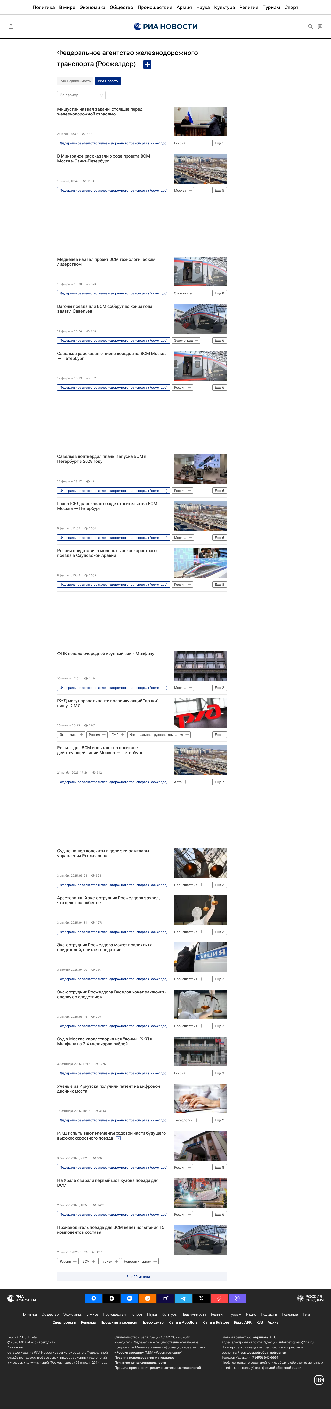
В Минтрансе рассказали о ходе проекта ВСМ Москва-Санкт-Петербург (103, 158)
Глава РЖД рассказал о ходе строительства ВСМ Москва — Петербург (107, 506)
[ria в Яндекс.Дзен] (111, 1298)
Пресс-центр (153, 1322)
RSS (259, 1322)
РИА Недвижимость (75, 81)
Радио (251, 1314)
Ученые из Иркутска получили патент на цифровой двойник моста (108, 1088)
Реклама (88, 1322)
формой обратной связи (266, 1352)
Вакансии (15, 1347)
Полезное (290, 1314)
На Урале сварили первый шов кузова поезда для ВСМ (107, 1183)
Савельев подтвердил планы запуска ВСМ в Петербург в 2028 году (102, 459)
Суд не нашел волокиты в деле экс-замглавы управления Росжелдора (103, 853)
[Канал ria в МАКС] (93, 1298)
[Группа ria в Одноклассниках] (147, 1298)
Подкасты (269, 1314)
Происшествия (115, 1314)
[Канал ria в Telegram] (183, 1298)
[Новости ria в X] (201, 1298)
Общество (50, 1314)
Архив (273, 1322)
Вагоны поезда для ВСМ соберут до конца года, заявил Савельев (105, 309)
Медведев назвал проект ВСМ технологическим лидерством (106, 262)
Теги (306, 1314)
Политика (29, 1314)
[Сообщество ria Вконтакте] (129, 1298)
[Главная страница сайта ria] (165, 27)
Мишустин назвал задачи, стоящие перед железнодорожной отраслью (99, 111)
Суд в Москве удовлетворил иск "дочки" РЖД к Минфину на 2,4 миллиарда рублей (104, 1041)
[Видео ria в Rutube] (165, 1298)
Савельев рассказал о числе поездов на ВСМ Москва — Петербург (112, 356)
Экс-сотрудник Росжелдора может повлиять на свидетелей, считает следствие (105, 947)
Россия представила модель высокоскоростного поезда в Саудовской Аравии (107, 553)
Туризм (235, 1314)
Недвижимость (193, 1314)
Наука (152, 1314)
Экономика (72, 1314)
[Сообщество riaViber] (237, 1298)
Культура (169, 1314)
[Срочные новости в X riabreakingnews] (219, 1298)
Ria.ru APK (243, 1322)
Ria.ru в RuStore (215, 1322)
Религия (217, 1314)
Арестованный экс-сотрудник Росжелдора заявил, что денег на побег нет (108, 900)
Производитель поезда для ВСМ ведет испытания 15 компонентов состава (110, 1230)
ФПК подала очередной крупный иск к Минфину (105, 653)
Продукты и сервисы (119, 1322)
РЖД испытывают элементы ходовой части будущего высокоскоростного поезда (111, 1135)
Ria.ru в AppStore (182, 1322)
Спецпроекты (64, 1322)
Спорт (137, 1314)
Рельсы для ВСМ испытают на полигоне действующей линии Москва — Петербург (100, 750)
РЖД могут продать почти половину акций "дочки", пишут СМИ (108, 703)
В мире (92, 1314)
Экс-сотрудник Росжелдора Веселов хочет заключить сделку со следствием (111, 994)
